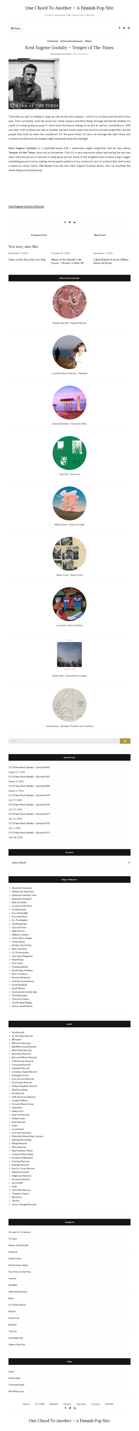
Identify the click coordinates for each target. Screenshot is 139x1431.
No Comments (81, 53)
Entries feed (14, 1378)
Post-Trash (17, 963)
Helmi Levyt (17, 1111)
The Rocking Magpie (22, 1002)
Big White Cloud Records (24, 1046)
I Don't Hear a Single (22, 938)
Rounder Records (20, 1165)
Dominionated (19, 909)
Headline (12, 1285)
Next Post (100, 235)
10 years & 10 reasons (19, 1232)
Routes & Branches (21, 977)
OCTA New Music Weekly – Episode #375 (29, 832)
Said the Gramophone (23, 981)
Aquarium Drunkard (22, 898)
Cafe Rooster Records (23, 1061)
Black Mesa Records (22, 1050)
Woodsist (17, 1197)
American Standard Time (24, 895)
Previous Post (39, 235)
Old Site (109, 1404)
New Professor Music (22, 1150)
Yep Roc (16, 1200)
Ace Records (18, 1032)
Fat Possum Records (22, 1082)
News (88, 41)
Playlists (53, 1404)
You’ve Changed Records (24, 1204)
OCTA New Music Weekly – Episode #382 (29, 767)
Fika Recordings (19, 1089)
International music (72, 41)
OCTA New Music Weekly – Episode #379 (29, 795)
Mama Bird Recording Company (27, 1136)
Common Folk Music (22, 906)
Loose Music (18, 1129)
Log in (11, 1371)
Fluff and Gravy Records (24, 1097)
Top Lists (81, 1404)
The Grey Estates (20, 999)
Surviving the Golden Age (24, 992)
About (26, 1404)
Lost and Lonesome (21, 1132)
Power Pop (13, 1318)
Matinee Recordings (22, 1139)
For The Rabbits (20, 920)
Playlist (12, 1311)
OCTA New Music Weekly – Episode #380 (29, 786)
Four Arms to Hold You (19, 1271)
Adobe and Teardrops (23, 891)
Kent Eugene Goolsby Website (26, 206)
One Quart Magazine (22, 956)
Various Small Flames (22, 1006)
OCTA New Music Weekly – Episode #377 (29, 814)
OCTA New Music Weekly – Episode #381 (29, 776)
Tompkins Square (20, 1193)
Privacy (67, 1404)
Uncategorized (15, 1338)
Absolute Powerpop (22, 888)
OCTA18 (39, 1404)
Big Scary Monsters (21, 1043)
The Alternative (19, 995)
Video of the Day (16, 1344)
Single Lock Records (21, 1175)
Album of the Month (18, 1245)
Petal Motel (17, 959)
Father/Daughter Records (24, 1086)
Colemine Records (21, 1068)
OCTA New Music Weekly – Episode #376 (29, 823)
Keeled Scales (18, 1118)
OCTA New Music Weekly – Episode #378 (29, 804)
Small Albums (18, 988)
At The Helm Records (22, 1036)
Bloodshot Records (21, 1053)
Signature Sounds (20, 1172)
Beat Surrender (19, 902)
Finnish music (14, 1258)
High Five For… (19, 931)
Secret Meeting (19, 984)
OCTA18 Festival (17, 1304)
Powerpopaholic (20, 966)
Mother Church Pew (22, 945)
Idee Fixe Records (20, 1114)
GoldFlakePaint (19, 924)
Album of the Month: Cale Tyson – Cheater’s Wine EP (67, 261)
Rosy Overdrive (19, 974)
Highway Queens (20, 934)
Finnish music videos (18, 1265)
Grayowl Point (19, 927)
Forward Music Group (23, 1104)
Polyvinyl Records (20, 1161)
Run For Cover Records (23, 1168)
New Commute (19, 948)
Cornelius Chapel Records (24, 1071)
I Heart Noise (18, 941)
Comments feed (16, 1384)
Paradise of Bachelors (22, 1157)
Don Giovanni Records (23, 1079)
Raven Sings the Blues (22, 970)
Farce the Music (19, 916)
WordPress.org (16, 1391)
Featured (52, 41)
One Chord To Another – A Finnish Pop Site (69, 8)
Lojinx (15, 1125)
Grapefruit (17, 1107)
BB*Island (16, 1039)
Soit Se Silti (17, 1183)
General (12, 1278)
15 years (12, 1238)
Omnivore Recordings (22, 1154)
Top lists (12, 1331)
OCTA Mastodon (20, 952)
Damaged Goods (20, 1075)
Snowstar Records (21, 1179)
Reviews (12, 1324)
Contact (95, 1404)
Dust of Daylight (20, 913)
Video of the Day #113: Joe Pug (27, 259)
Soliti (14, 1186)
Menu (17, 28)
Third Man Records (21, 1190)
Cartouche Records (21, 1064)
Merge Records (19, 1143)
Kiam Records (18, 1122)
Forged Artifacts (20, 1100)
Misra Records (19, 1147)
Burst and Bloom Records (24, 1057)
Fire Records (18, 1093)
